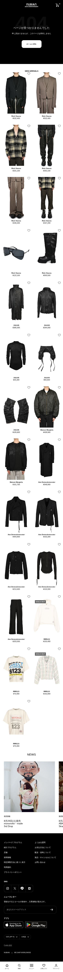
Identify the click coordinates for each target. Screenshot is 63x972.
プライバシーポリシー (13, 872)
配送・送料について (43, 852)
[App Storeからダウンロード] (13, 925)
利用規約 (7, 867)
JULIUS (16, 325)
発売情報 (7, 816)
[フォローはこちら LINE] (22, 888)
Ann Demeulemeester (46, 482)
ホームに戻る (31, 44)
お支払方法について (43, 847)
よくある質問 (40, 842)
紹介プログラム (10, 847)
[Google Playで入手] (36, 925)
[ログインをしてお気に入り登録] (28, 74)
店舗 (5, 852)
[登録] (51, 910)
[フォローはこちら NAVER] (29, 888)
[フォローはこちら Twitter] (14, 888)
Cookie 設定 (8, 945)
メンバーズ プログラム (13, 842)
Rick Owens (16, 116)
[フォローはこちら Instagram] (7, 888)
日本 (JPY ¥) (10, 937)
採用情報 (7, 857)
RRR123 (47, 639)
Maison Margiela (46, 430)
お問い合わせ (40, 862)
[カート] (57, 5)
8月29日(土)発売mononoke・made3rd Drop (13, 823)
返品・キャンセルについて (45, 857)
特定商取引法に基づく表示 (14, 862)
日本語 (23, 937)
